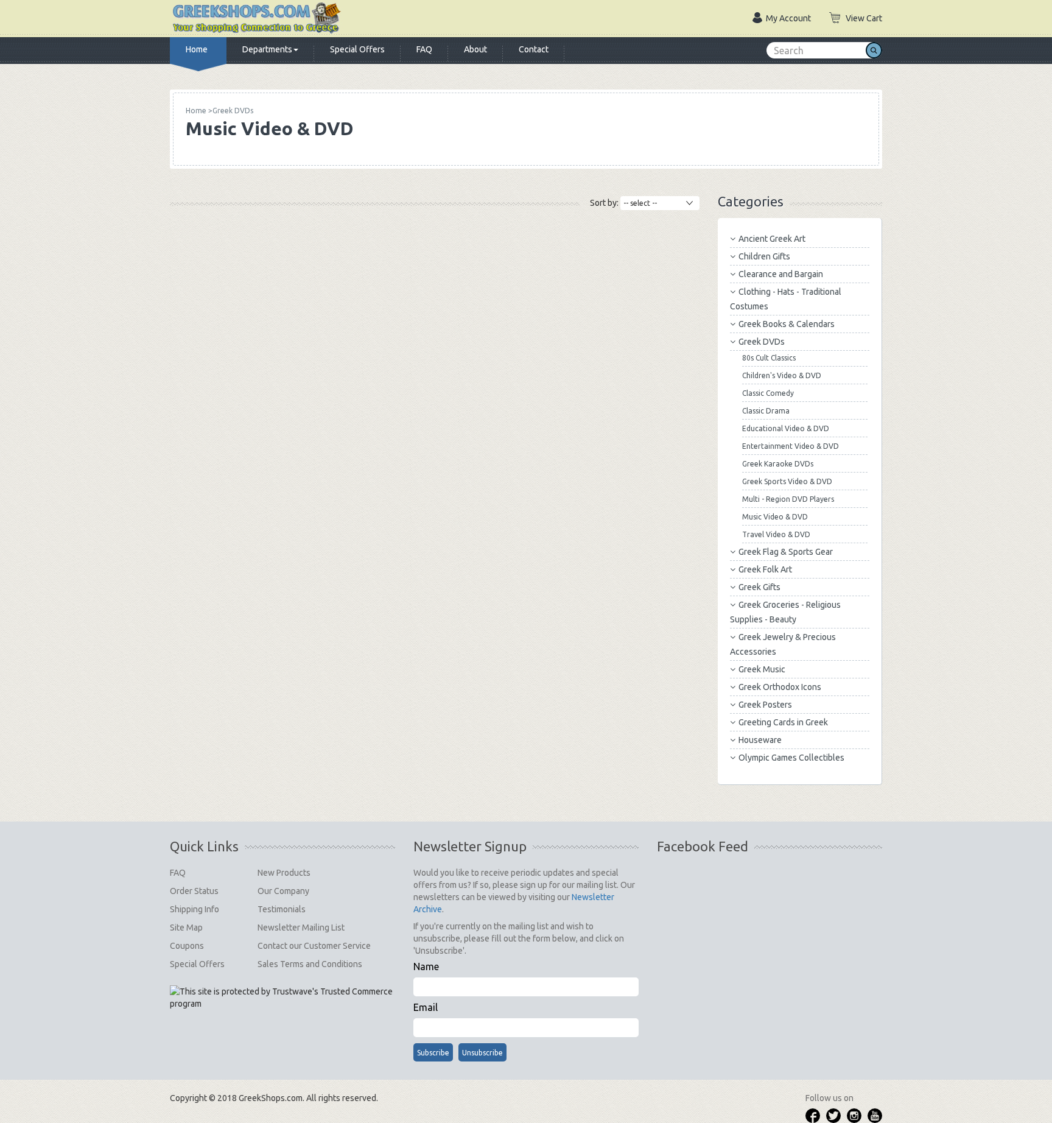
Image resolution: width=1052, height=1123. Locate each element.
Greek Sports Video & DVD (787, 481)
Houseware (760, 740)
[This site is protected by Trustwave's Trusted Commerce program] (282, 997)
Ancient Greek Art (771, 239)
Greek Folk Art (765, 569)
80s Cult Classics (769, 358)
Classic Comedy (768, 393)
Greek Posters (765, 704)
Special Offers (357, 49)
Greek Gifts (759, 587)
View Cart (864, 18)
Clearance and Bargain (780, 274)
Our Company (283, 891)
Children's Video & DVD (781, 375)
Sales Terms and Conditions (310, 964)
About (475, 49)
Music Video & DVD (775, 517)
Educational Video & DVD (785, 428)
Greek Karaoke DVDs (777, 464)
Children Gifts (764, 256)
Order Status (194, 891)
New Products (284, 873)
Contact (534, 49)
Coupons (187, 946)
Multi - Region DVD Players (788, 499)
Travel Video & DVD (776, 534)
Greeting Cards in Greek (783, 722)
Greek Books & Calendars (786, 324)
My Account (788, 18)
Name (426, 966)
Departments (267, 49)
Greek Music (761, 669)
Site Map (186, 927)
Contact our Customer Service (314, 946)
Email (425, 1007)
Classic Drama (766, 411)
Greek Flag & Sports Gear (785, 552)
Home (197, 49)
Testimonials (282, 909)
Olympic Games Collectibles (791, 757)
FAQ (424, 49)
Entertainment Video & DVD (790, 446)
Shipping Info (194, 909)
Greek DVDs (761, 342)
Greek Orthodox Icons (779, 687)
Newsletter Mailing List (301, 927)
